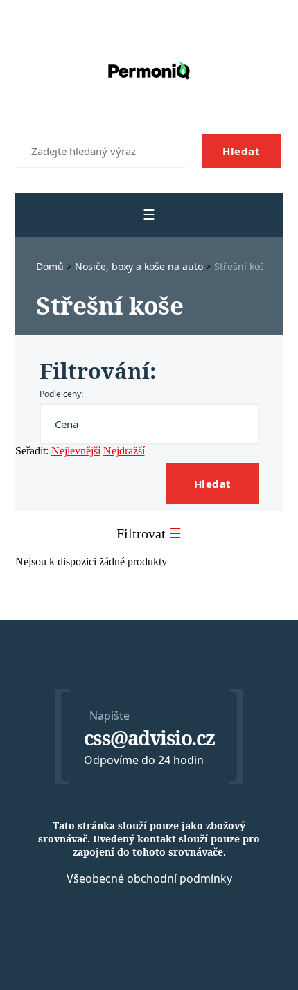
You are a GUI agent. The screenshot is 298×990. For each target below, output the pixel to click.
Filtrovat (149, 533)
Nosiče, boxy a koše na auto (140, 266)
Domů (51, 266)
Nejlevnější (75, 451)
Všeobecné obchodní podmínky (149, 878)
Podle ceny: (61, 394)
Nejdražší (124, 451)
